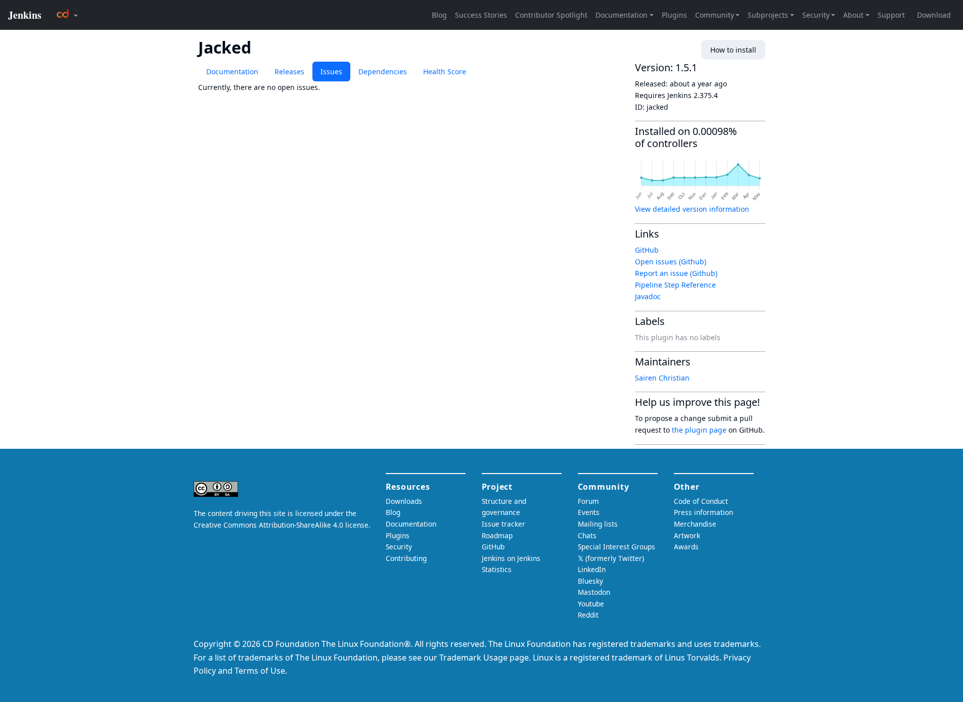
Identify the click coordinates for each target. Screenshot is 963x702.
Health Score (444, 71)
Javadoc (648, 296)
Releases (289, 71)
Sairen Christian (662, 378)
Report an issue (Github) (676, 273)
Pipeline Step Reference (675, 285)
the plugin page (699, 430)
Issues (331, 71)
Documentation (232, 71)
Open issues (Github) (670, 261)
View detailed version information (692, 209)
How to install (733, 50)
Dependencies (382, 71)
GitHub (647, 250)
